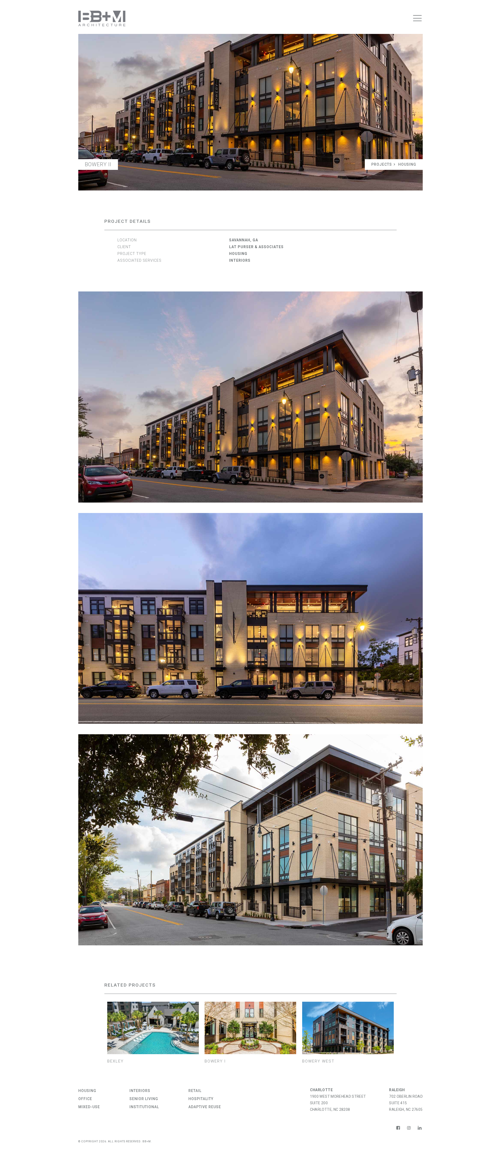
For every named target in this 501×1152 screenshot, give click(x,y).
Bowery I (215, 1061)
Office (85, 1099)
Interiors (239, 260)
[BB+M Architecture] (102, 18)
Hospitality (200, 1099)
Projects (381, 164)
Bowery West (318, 1061)
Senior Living (143, 1099)
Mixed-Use (89, 1107)
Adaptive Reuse (204, 1107)
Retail (194, 1091)
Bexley (115, 1061)
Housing (407, 164)
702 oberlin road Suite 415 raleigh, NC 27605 (406, 1103)
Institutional (144, 1107)
